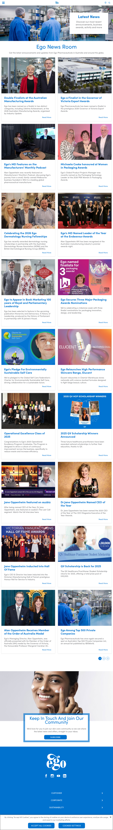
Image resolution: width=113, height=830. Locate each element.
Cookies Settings (72, 825)
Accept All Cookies (41, 825)
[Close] (110, 817)
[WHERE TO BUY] (106, 3)
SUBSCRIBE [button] (55, 737)
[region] (56, 822)
